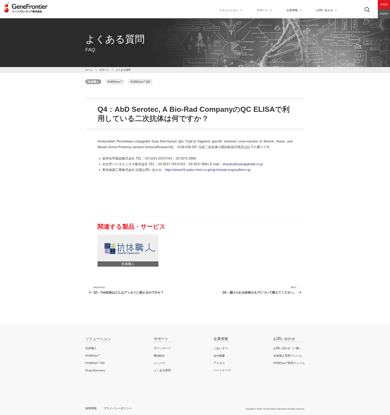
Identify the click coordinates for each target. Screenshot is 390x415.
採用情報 (91, 408)
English (384, 13)
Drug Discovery (95, 370)
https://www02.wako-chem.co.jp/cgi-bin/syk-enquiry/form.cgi (208, 170)
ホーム (89, 69)
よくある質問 (162, 370)
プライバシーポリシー (118, 408)
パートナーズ (222, 370)
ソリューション (228, 10)
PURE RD (94, 363)
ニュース (159, 363)
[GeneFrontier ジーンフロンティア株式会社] (26, 13)
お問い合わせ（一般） (287, 348)
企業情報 (292, 10)
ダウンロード (162, 348)
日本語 (384, 4)
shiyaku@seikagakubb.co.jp (242, 164)
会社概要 (219, 355)
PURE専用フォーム (289, 363)
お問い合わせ (324, 10)
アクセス (219, 363)
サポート (161, 339)
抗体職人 (93, 81)
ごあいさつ (220, 348)
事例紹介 (159, 355)
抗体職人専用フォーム (287, 355)
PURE (114, 81)
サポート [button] (262, 10)
